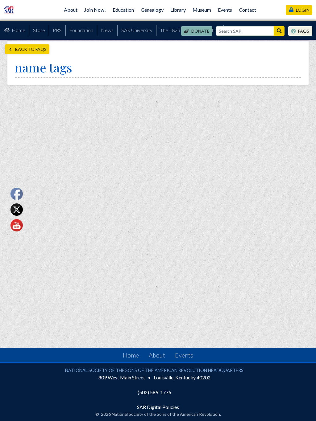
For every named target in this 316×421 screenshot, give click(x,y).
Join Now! (95, 10)
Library (178, 10)
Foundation (81, 30)
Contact (247, 10)
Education (123, 10)
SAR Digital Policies (158, 407)
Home (18, 30)
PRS (57, 30)
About (70, 10)
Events (225, 10)
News (107, 30)
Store (39, 30)
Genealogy (152, 10)
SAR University (136, 30)
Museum (202, 10)
